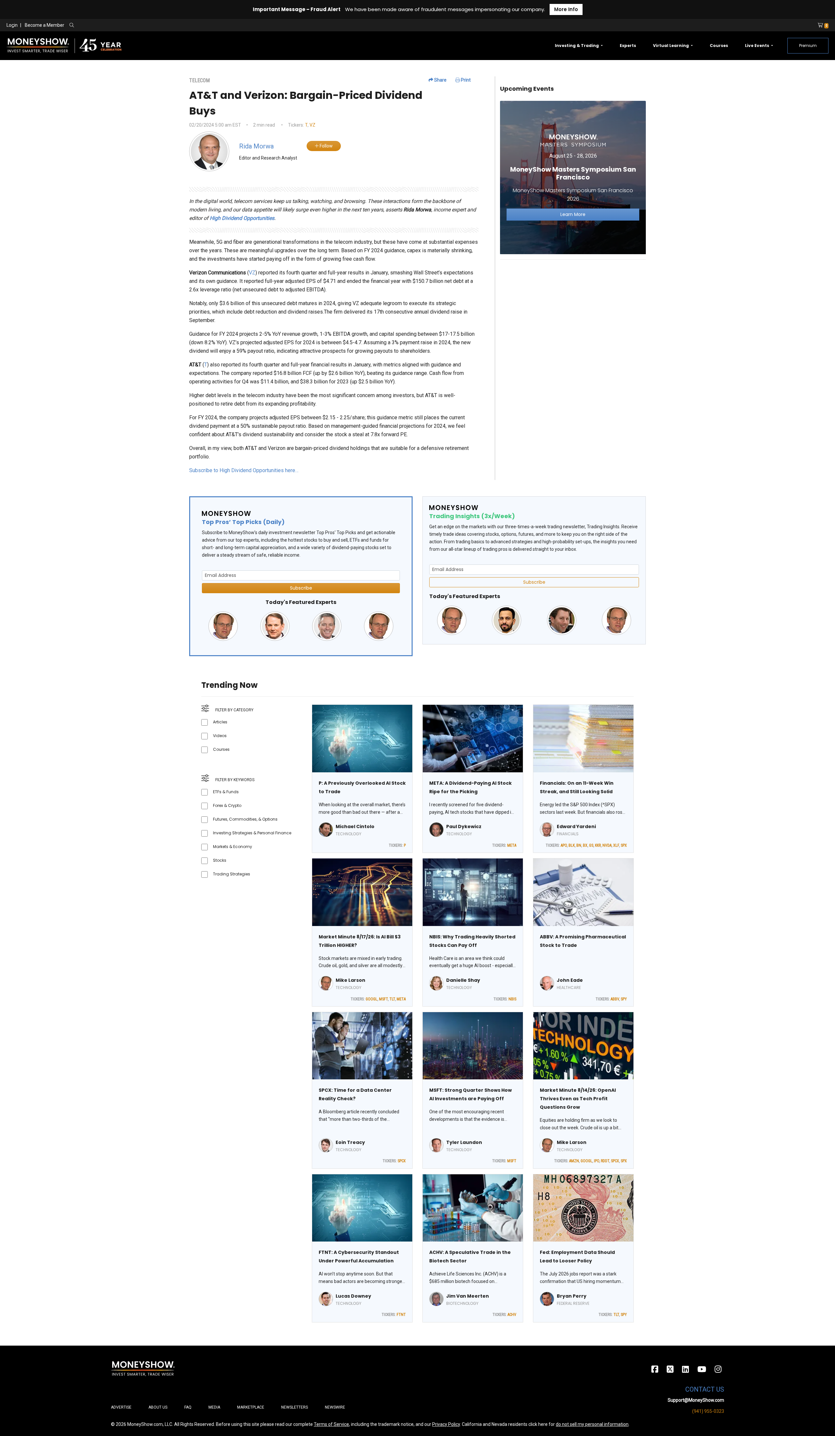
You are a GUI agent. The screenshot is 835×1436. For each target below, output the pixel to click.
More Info (566, 9)
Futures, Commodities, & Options (245, 819)
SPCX (402, 1161)
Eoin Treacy (350, 1142)
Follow (326, 145)
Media (214, 1407)
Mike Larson (350, 980)
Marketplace (250, 1407)
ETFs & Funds (226, 792)
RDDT (605, 1161)
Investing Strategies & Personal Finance (252, 833)
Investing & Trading (577, 45)
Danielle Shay (463, 980)
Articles (220, 722)
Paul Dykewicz (463, 826)
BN (578, 845)
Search (142, 25)
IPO (596, 1161)
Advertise (121, 1407)
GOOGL (371, 999)
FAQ (187, 1407)
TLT (392, 999)
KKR (598, 845)
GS (591, 845)
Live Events (757, 45)
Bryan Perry (571, 1296)
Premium (808, 45)
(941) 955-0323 (708, 1411)
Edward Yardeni (576, 826)
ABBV (615, 999)
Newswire (335, 1407)
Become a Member (44, 25)
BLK (572, 845)
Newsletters (294, 1407)
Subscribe (301, 588)
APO (564, 845)
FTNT (401, 1314)
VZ (312, 125)
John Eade (570, 980)
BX (585, 845)
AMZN (574, 1161)
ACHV (512, 1314)
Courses (719, 45)
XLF (616, 845)
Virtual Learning (671, 45)
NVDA (607, 845)
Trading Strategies (231, 874)
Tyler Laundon (464, 1142)
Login (12, 25)
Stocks (219, 860)
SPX (624, 845)
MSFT (383, 999)
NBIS (512, 999)
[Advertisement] (573, 310)
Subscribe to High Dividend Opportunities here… (243, 470)
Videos (220, 735)
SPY (624, 999)
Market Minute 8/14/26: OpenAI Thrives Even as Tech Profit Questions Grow (578, 1098)
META (511, 845)
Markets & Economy (232, 846)
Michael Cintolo (355, 826)
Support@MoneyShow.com (696, 1400)
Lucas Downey (353, 1296)
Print (465, 80)
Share (440, 80)
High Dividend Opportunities (242, 218)
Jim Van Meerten (467, 1296)
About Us (157, 1407)
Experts (628, 45)
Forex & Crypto (227, 805)
